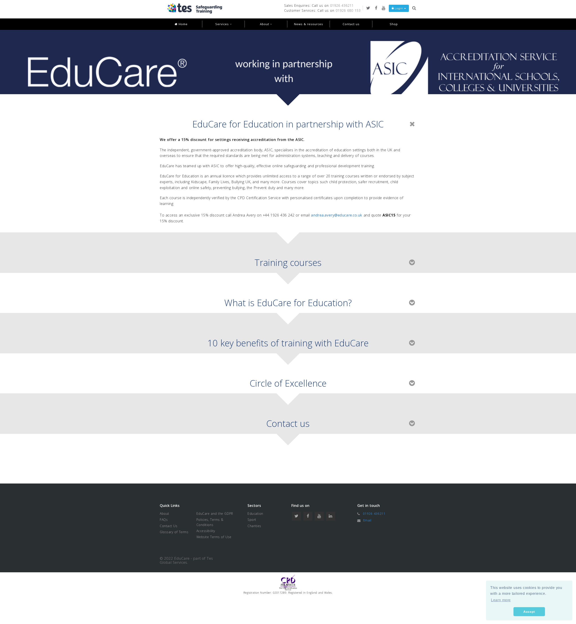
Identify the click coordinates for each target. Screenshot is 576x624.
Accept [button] (529, 611)
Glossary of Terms (174, 532)
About (164, 513)
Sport (252, 519)
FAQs (164, 519)
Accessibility (205, 531)
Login (399, 8)
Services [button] (222, 24)
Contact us (351, 24)
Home (183, 24)
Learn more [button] (501, 600)
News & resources (308, 24)
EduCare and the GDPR (214, 513)
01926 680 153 (348, 10)
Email (367, 520)
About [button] (265, 24)
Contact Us (169, 526)
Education (255, 513)
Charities (254, 526)
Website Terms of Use (214, 537)
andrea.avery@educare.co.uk (336, 215)
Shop (394, 24)
